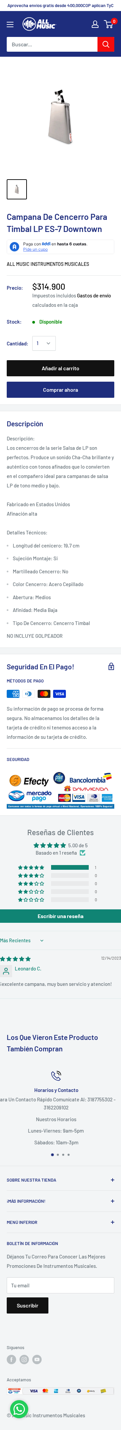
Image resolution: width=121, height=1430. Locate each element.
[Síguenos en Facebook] (11, 1359)
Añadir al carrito (60, 368)
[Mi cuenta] (95, 24)
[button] (31, 867)
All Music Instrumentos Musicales (48, 264)
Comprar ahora (60, 389)
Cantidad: (17, 343)
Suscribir (27, 1305)
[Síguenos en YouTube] (37, 1359)
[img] (15, 959)
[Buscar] (105, 44)
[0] (109, 24)
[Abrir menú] (10, 24)
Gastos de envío (94, 295)
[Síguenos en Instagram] (24, 1359)
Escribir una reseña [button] (60, 916)
